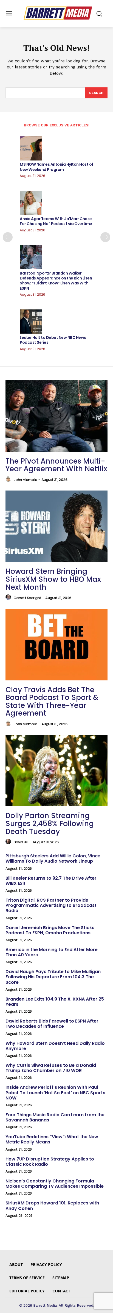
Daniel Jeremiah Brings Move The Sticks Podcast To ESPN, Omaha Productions (49, 930)
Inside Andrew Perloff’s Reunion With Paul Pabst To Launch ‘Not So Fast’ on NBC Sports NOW (55, 1092)
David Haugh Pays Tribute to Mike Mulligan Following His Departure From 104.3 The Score (53, 976)
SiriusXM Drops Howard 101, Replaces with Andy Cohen (52, 1205)
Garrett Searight (27, 597)
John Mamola (25, 479)
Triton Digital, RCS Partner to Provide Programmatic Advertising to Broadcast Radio (51, 905)
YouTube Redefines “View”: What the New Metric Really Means (51, 1139)
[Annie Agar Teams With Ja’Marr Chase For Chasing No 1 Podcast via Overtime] (31, 203)
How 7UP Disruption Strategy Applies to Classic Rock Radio (49, 1161)
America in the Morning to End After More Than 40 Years (51, 952)
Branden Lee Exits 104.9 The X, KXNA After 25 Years (54, 1001)
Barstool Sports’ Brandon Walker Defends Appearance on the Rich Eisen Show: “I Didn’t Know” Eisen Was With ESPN (56, 280)
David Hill (21, 842)
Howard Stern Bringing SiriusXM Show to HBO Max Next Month (53, 579)
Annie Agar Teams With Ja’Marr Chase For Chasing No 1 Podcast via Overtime (56, 221)
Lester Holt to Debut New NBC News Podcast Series (53, 340)
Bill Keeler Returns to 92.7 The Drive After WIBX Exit (51, 881)
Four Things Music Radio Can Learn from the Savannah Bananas (54, 1117)
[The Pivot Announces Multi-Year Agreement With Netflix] (56, 416)
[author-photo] (9, 479)
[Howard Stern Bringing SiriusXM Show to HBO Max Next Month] (56, 526)
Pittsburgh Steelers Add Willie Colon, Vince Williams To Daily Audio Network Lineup (52, 858)
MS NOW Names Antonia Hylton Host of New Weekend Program (56, 167)
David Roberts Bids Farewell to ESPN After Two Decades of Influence (51, 1023)
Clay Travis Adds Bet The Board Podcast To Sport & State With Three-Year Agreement (51, 701)
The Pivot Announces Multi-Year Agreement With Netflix (56, 465)
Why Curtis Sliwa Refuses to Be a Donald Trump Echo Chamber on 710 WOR (50, 1068)
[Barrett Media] (58, 13)
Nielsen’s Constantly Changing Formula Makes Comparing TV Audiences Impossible (54, 1183)
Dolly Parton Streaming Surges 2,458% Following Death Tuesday (49, 823)
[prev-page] (8, 237)
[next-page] (105, 237)
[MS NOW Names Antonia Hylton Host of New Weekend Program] (31, 148)
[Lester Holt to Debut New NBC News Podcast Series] (31, 321)
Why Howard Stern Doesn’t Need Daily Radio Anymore (55, 1046)
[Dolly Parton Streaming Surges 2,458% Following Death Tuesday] (56, 770)
